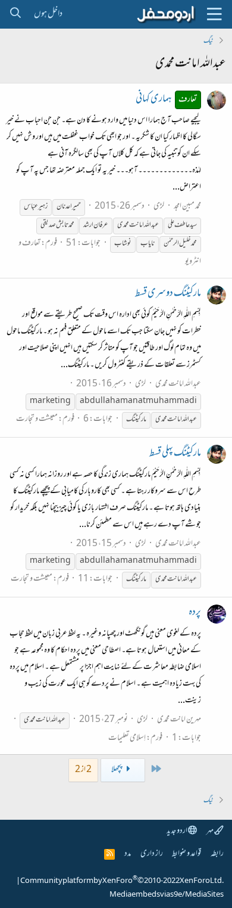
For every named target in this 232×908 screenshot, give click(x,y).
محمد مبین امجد (187, 207)
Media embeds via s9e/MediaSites (166, 894)
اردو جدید (177, 831)
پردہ (195, 613)
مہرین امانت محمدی (179, 720)
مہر (210, 831)
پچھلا (117, 770)
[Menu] (214, 14)
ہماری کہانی (166, 99)
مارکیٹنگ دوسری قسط (168, 294)
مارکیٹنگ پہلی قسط (175, 454)
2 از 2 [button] (83, 770)
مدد (127, 854)
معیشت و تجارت (37, 419)
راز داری (151, 854)
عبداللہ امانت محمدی (178, 384)
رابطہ (217, 854)
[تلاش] (15, 14)
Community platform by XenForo (122, 881)
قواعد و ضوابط (186, 854)
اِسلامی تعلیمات (127, 738)
